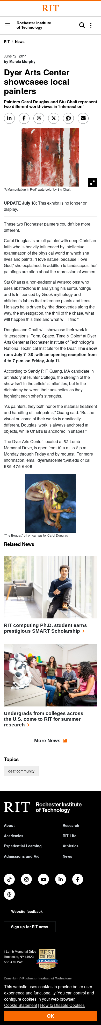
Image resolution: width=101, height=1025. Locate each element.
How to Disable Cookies (62, 1005)
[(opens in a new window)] (9, 879)
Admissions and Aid (22, 856)
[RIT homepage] (43, 807)
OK (50, 1015)
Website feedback (27, 911)
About (9, 825)
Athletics (70, 845)
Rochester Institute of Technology (34, 25)
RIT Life (69, 835)
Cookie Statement (20, 1005)
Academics (13, 835)
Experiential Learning (23, 845)
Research (71, 825)
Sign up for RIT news (29, 926)
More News (47, 740)
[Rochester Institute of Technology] (50, 8)
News (20, 41)
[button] (7, 25)
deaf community (21, 771)
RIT (7, 41)
